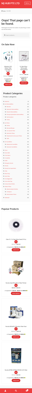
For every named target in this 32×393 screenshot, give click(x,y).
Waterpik (7, 197)
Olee (6, 171)
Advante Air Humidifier (12, 144)
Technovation (10, 117)
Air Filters (7, 123)
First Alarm (7, 155)
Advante (7, 101)
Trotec (8, 119)
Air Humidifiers (8, 141)
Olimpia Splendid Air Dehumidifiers (15, 114)
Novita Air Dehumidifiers (12, 109)
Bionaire (9, 106)
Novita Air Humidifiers (12, 147)
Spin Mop (7, 176)
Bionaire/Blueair (10, 128)
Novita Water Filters (11, 194)
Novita (6, 165)
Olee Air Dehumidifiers (12, 111)
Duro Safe (7, 152)
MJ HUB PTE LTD (10, 3)
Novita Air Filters (11, 133)
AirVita (8, 125)
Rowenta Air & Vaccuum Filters (14, 135)
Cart (24, 389)
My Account (5, 390)
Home (4, 11)
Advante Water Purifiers (12, 189)
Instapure (9, 191)
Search (16, 390)
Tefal (8, 138)
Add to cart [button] (8, 84)
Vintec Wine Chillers (10, 184)
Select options (16, 293)
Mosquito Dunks (9, 163)
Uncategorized (8, 178)
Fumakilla (7, 158)
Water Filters (8, 186)
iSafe (6, 160)
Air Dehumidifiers (9, 104)
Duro (6, 150)
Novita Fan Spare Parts (10, 168)
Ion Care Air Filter (11, 130)
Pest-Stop (7, 173)
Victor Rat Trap (8, 181)
